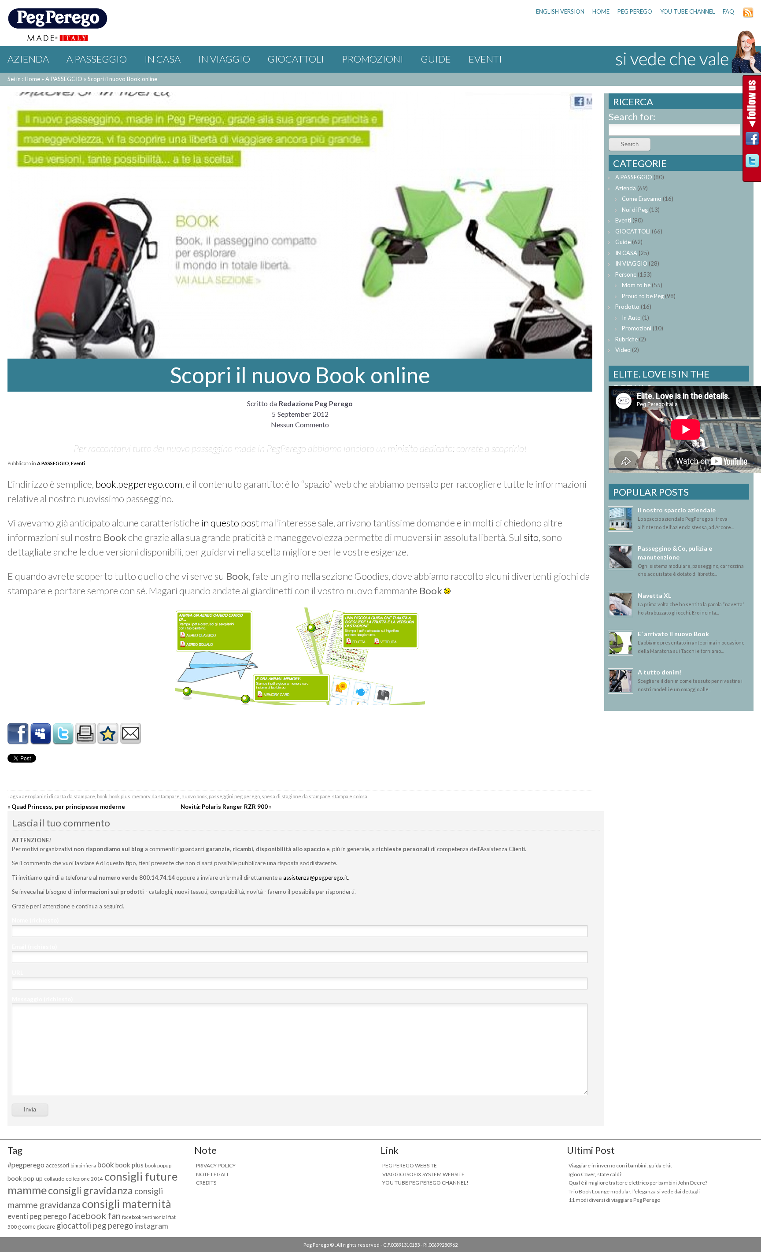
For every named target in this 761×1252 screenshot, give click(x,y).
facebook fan (94, 1215)
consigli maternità (126, 1203)
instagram (151, 1225)
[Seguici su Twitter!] (752, 163)
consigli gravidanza (90, 1190)
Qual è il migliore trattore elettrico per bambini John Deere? (638, 1182)
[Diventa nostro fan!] (752, 141)
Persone (625, 274)
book (102, 796)
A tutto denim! (660, 672)
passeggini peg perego (234, 796)
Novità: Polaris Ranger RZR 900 (224, 806)
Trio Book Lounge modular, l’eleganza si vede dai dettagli (634, 1191)
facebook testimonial (144, 1217)
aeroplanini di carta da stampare (58, 796)
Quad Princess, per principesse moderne (68, 806)
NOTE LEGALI (212, 1174)
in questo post (230, 523)
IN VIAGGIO (224, 59)
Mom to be (636, 285)
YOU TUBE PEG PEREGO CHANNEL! (425, 1182)
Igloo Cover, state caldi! (596, 1174)
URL (17, 972)
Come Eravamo (641, 198)
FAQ (728, 11)
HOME (601, 11)
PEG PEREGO (634, 11)
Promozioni (372, 59)
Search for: (632, 116)
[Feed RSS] (748, 15)
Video (623, 349)
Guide (436, 59)
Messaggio (42, 999)
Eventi (485, 59)
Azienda (28, 59)
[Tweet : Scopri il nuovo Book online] (63, 741)
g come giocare (36, 1226)
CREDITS (206, 1182)
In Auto (631, 317)
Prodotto (627, 306)
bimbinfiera (83, 1165)
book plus (119, 796)
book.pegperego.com (139, 484)
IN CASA (162, 59)
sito (531, 537)
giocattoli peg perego (94, 1225)
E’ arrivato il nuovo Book (673, 633)
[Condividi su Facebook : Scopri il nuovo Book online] (18, 741)
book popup (158, 1165)
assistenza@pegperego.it (315, 877)
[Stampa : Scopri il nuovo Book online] (85, 741)
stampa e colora (349, 796)
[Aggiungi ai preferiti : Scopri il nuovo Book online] (107, 741)
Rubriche (626, 339)
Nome (35, 920)
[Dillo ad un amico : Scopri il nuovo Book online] (130, 741)
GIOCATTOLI (296, 59)
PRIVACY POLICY (216, 1165)
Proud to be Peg (643, 296)
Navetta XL (654, 595)
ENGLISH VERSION (560, 11)
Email (34, 946)
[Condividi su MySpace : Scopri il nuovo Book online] (40, 741)
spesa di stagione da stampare (296, 796)
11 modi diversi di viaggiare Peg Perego (614, 1199)
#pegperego (25, 1164)
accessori (57, 1165)
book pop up (25, 1178)
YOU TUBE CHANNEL (687, 11)
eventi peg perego (37, 1216)
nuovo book (194, 796)
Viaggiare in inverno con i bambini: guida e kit (620, 1165)
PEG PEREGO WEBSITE (409, 1165)
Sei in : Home (23, 78)
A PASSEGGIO (96, 59)
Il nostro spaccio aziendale (677, 510)
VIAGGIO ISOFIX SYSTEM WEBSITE (423, 1174)
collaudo (54, 1179)
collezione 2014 (84, 1179)
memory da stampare (156, 796)
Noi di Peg (635, 209)
